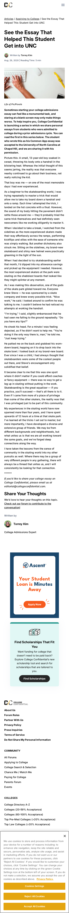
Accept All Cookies (34, 906)
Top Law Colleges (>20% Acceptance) (27, 824)
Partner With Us (13, 719)
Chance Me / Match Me (18, 772)
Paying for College (15, 777)
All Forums (10, 757)
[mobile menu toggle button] (63, 5)
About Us (9, 710)
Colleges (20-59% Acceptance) (23, 809)
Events (8, 786)
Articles (8, 18)
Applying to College (27, 18)
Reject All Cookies (34, 896)
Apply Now (34, 604)
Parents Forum (12, 781)
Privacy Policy (12, 724)
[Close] (65, 836)
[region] (34, 872)
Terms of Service (14, 734)
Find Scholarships (34, 678)
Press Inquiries (13, 729)
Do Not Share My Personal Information (27, 739)
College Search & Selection (20, 767)
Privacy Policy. (45, 879)
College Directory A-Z (17, 804)
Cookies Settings (34, 886)
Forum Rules (11, 715)
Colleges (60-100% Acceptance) (23, 814)
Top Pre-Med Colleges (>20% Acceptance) (29, 819)
